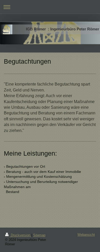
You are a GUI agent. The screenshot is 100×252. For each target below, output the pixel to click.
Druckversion (20, 235)
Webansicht (86, 235)
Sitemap (39, 235)
